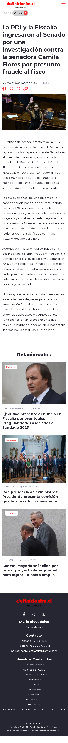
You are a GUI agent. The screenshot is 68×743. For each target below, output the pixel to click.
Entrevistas (34, 704)
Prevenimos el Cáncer (34, 674)
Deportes (10, 367)
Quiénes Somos (34, 626)
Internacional (34, 699)
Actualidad (11, 440)
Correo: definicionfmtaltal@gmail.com (34, 650)
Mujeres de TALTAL (34, 669)
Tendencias (34, 689)
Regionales (34, 679)
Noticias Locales (34, 664)
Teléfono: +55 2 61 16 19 (34, 640)
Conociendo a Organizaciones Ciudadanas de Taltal (34, 709)
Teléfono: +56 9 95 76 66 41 (34, 645)
